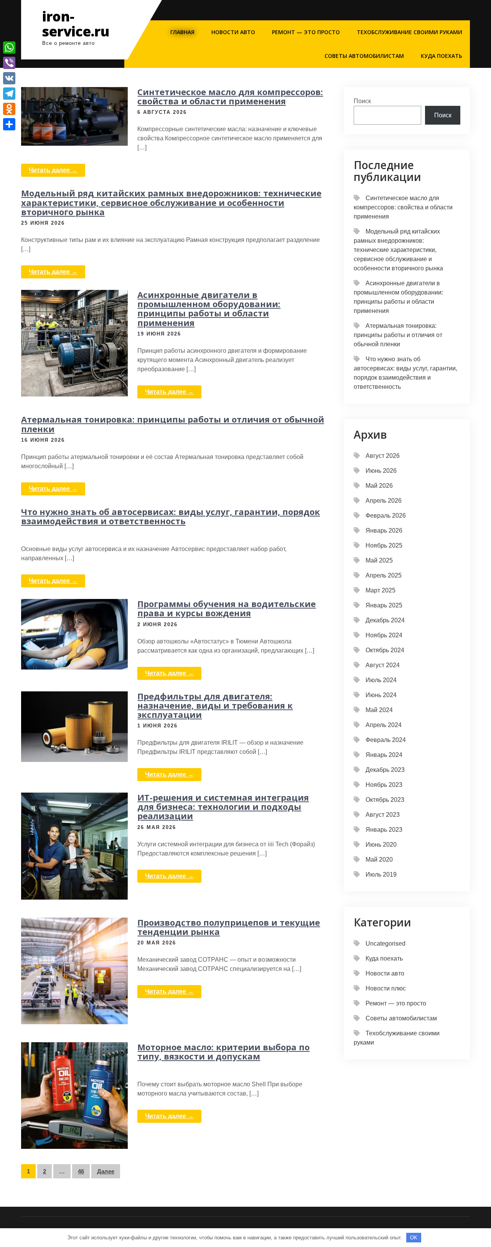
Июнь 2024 (381, 695)
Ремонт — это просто (306, 32)
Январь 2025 (384, 605)
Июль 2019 (381, 874)
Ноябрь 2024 (384, 635)
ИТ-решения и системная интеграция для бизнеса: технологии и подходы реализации (223, 806)
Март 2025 (380, 590)
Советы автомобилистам (364, 55)
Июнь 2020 (381, 844)
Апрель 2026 (384, 500)
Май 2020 (379, 859)
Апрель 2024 (384, 725)
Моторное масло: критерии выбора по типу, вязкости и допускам (223, 1051)
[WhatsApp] (9, 47)
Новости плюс (386, 988)
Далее (105, 1171)
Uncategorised (385, 943)
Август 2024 (383, 665)
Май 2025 (379, 560)
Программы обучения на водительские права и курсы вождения (226, 608)
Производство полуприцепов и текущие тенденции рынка (228, 926)
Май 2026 (379, 485)
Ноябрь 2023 (384, 784)
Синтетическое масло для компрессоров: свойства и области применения (230, 96)
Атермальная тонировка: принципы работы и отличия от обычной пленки (172, 423)
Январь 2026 (384, 530)
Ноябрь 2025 (384, 545)
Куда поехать (441, 55)
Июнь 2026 (381, 470)
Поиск (362, 101)
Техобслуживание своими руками (409, 32)
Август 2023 (383, 814)
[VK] (9, 78)
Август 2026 (383, 455)
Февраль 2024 (386, 740)
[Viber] (9, 63)
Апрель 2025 (384, 575)
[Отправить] (9, 124)
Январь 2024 (384, 755)
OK (413, 1237)
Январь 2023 (384, 829)
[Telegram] (9, 93)
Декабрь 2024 (385, 620)
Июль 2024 (381, 680)
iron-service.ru (75, 23)
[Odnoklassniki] (9, 109)
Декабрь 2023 (385, 770)
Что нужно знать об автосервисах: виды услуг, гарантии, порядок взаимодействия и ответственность (170, 516)
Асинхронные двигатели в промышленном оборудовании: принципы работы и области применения (208, 308)
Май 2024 (379, 710)
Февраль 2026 (386, 515)
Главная (182, 32)
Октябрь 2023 (385, 799)
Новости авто (233, 32)
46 (81, 1171)
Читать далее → (53, 170)
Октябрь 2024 (385, 650)
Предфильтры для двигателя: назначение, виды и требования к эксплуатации (215, 705)
